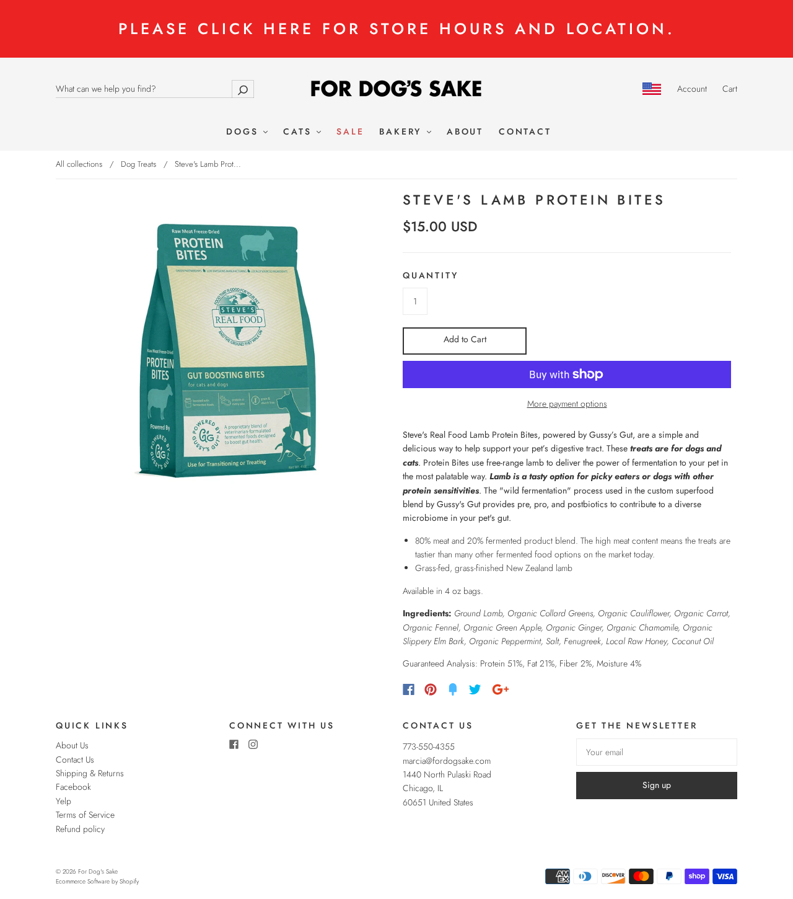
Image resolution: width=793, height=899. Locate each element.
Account (692, 88)
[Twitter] (475, 689)
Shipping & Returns (90, 773)
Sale (350, 132)
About (465, 132)
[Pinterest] (430, 689)
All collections (79, 164)
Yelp (63, 801)
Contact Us (75, 759)
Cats (299, 132)
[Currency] (652, 88)
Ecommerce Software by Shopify (97, 881)
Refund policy (80, 829)
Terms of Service (85, 814)
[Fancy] (453, 689)
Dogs (244, 132)
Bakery (402, 132)
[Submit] (243, 89)
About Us (72, 745)
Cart (729, 88)
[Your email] (656, 752)
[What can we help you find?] (155, 88)
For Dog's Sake (98, 871)
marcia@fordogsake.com (447, 761)
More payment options (567, 403)
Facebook (73, 787)
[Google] (500, 689)
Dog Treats (138, 164)
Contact (525, 132)
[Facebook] (408, 689)
